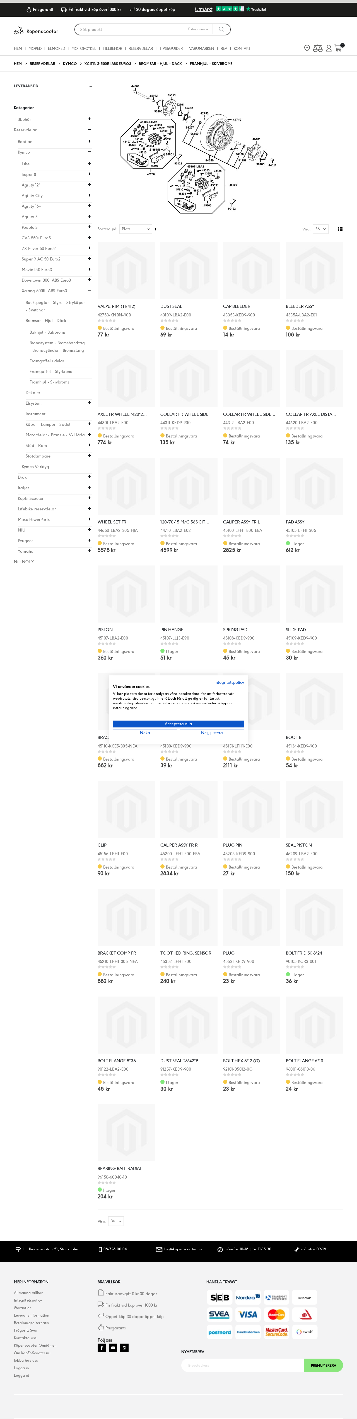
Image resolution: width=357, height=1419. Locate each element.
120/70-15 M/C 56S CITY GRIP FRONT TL (186, 522)
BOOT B (293, 737)
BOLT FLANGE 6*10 (304, 1060)
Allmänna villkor (28, 1292)
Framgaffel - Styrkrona (51, 371)
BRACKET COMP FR (117, 953)
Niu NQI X (24, 561)
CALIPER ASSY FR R (178, 845)
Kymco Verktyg (35, 466)
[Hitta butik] (307, 49)
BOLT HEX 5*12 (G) (241, 1060)
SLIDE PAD (296, 629)
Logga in (21, 1368)
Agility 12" (31, 185)
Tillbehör (22, 119)
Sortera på (107, 229)
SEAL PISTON (299, 845)
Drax (22, 477)
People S (30, 227)
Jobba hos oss (26, 1360)
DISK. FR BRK (235, 737)
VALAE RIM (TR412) (116, 306)
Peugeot (25, 540)
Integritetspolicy (28, 1300)
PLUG (228, 953)
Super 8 (29, 174)
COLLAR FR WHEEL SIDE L (249, 414)
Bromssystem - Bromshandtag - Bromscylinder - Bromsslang (57, 346)
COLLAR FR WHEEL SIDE (184, 414)
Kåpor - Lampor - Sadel (48, 424)
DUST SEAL (171, 306)
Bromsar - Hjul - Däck (160, 63)
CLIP (102, 845)
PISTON (105, 629)
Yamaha (25, 551)
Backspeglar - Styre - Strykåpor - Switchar (55, 306)
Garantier (22, 1307)
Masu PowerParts (34, 519)
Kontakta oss (25, 1338)
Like (26, 163)
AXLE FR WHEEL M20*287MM (123, 414)
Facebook (102, 1348)
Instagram (124, 1348)
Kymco (70, 63)
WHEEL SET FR (112, 522)
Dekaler (33, 392)
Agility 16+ (31, 206)
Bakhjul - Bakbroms (48, 332)
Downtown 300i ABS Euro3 (46, 280)
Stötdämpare (38, 456)
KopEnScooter (31, 498)
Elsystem (34, 403)
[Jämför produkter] (318, 48)
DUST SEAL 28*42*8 (179, 1060)
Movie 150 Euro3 (37, 269)
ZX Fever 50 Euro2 (39, 248)
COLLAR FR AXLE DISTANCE (311, 414)
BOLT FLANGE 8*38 (117, 1060)
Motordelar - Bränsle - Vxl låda (55, 434)
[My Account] (328, 48)
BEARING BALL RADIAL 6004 (123, 1168)
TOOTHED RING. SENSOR (185, 953)
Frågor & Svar (26, 1330)
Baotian (25, 141)
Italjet (23, 487)
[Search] (222, 29)
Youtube (113, 1348)
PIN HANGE (172, 629)
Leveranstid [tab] (26, 86)
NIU (22, 530)
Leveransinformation (31, 1315)
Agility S (30, 216)
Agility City (32, 195)
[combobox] (152, 29)
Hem (18, 64)
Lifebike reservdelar (37, 508)
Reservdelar (43, 63)
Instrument (35, 413)
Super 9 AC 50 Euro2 (41, 259)
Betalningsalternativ (31, 1322)
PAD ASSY (295, 522)
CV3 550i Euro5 (36, 237)
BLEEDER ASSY (300, 306)
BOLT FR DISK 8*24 (304, 953)
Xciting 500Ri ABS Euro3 (108, 63)
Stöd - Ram (36, 445)
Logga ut (22, 1375)
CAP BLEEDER (236, 306)
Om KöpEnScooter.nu (32, 1353)
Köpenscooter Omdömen (35, 1345)
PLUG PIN (232, 845)
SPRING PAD (235, 629)
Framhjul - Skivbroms (49, 382)
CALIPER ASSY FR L (241, 522)
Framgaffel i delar (47, 360)
